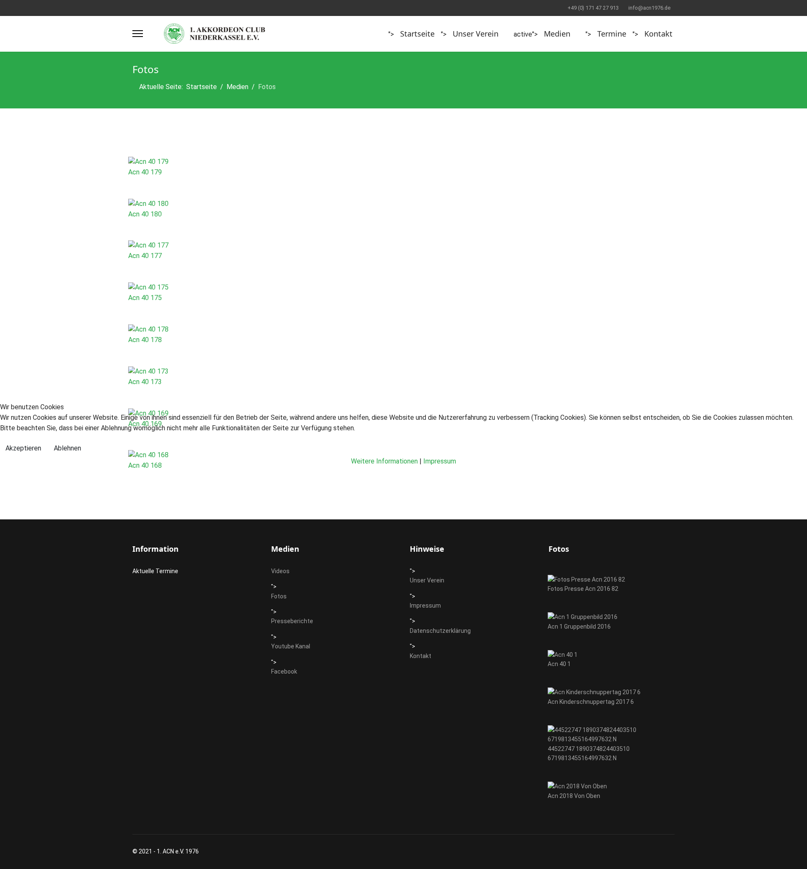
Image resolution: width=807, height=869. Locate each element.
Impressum (439, 461)
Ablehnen (67, 448)
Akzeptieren (23, 448)
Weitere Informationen (384, 461)
